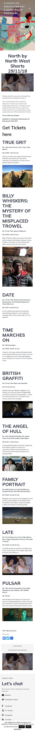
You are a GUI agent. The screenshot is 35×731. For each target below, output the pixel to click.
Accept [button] (22, 726)
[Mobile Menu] (29, 8)
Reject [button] (28, 726)
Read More (17, 729)
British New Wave (22, 650)
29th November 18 (12, 650)
